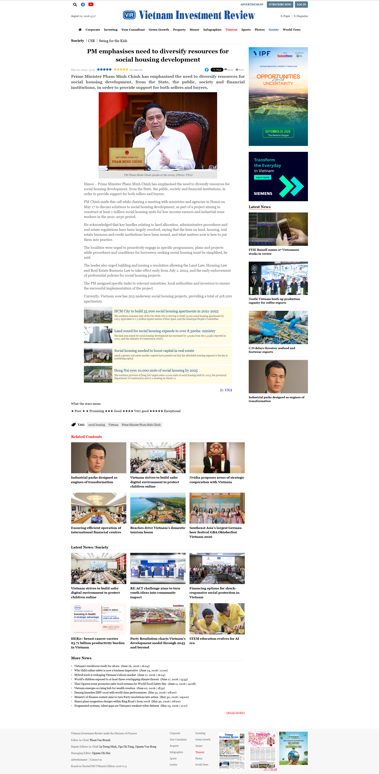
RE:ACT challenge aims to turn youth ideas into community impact (155, 592)
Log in (301, 4)
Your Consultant (133, 29)
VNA (228, 390)
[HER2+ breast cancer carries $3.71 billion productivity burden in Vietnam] (98, 618)
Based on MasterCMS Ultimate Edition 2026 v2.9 (99, 766)
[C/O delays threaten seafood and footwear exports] (278, 327)
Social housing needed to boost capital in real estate (154, 350)
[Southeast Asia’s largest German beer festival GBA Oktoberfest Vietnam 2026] (217, 508)
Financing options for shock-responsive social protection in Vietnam (214, 592)
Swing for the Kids (113, 40)
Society (274, 29)
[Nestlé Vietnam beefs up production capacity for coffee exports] (278, 278)
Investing (110, 29)
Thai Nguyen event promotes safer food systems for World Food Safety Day (120, 684)
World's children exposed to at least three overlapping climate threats (116, 679)
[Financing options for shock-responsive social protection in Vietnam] (217, 568)
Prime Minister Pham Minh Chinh (141, 424)
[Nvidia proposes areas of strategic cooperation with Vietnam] (217, 457)
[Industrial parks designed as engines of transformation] (98, 457)
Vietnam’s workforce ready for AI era (97, 666)
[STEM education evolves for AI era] (217, 618)
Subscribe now (280, 4)
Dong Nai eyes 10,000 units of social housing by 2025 (156, 370)
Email (230, 69)
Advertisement (251, 4)
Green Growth (159, 29)
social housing (96, 424)
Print (241, 69)
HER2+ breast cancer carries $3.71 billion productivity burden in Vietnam (98, 643)
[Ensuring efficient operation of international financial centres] (98, 508)
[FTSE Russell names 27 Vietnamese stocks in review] (278, 229)
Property (179, 29)
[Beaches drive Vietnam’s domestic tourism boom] (158, 508)
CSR (91, 40)
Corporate (93, 29)
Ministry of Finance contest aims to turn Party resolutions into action (116, 697)
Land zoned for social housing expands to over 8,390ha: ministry (164, 330)
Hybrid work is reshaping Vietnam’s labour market (105, 675)
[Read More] (235, 713)
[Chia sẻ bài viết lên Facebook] (207, 70)
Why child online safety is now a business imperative (106, 670)
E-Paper (285, 16)
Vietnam (113, 424)
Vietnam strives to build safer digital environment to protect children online (154, 482)
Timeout (231, 29)
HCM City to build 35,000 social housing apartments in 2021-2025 (166, 311)
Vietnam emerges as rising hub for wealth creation (105, 688)
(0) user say (136, 69)
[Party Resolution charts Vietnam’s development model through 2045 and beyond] (158, 618)
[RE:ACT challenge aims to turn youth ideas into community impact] (158, 568)
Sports (246, 29)
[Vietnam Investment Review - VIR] (189, 25)
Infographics (212, 29)
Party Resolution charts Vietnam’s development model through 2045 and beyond (158, 643)
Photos (260, 29)
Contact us (96, 759)
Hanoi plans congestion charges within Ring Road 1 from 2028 (112, 701)
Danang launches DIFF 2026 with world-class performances (110, 692)
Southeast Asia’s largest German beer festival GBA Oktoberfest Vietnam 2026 (216, 532)
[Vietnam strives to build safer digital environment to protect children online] (158, 457)
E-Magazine (301, 16)
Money (194, 29)
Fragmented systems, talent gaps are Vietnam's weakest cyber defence (117, 705)
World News (291, 29)
